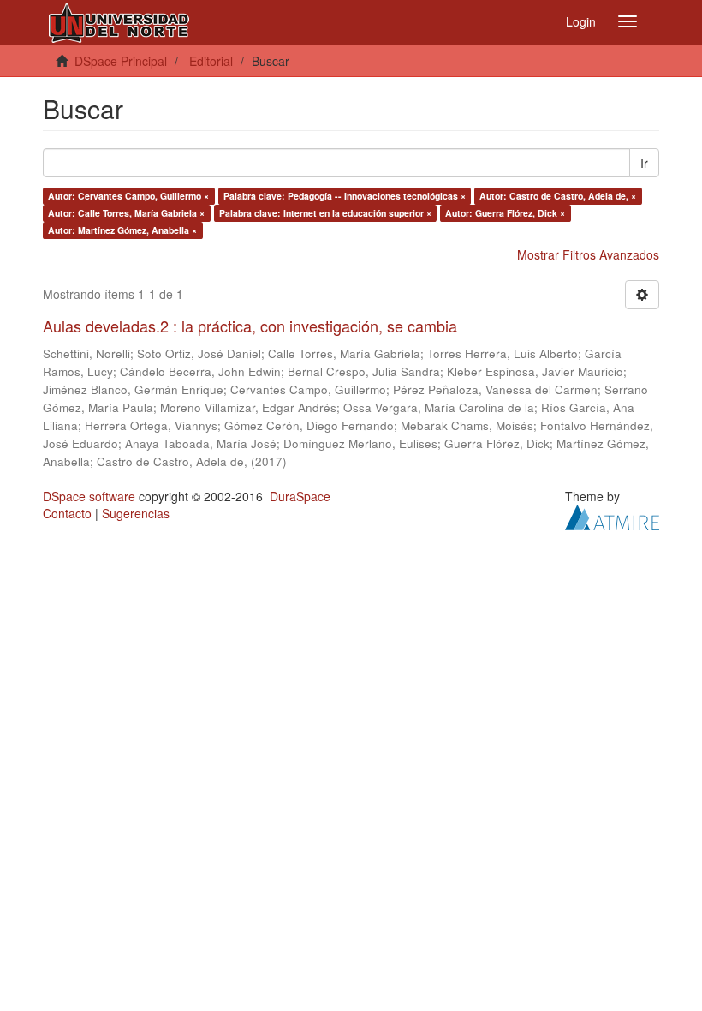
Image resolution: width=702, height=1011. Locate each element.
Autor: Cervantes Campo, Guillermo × (128, 195)
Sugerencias (136, 513)
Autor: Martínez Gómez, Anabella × (122, 230)
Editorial (211, 60)
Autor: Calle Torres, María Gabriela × (126, 212)
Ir (644, 162)
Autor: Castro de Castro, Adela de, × (557, 195)
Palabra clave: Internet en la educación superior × (325, 212)
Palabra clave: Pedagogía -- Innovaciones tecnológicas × (344, 195)
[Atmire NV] (612, 514)
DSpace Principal (120, 60)
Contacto (67, 513)
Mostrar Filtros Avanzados (588, 254)
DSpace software (89, 496)
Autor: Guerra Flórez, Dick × (505, 212)
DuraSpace (300, 496)
